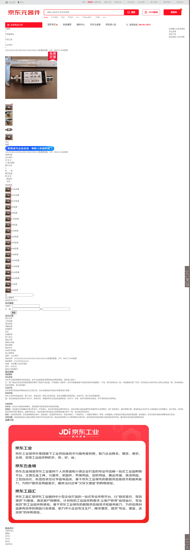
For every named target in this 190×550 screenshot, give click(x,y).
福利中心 (81, 24)
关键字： (8, 306)
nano (46, 17)
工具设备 (8, 321)
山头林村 (8, 45)
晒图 (7, 533)
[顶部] (187, 544)
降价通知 (11, 163)
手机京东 (179, 2)
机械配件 (8, 329)
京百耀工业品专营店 (177, 29)
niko (77, 17)
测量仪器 (8, 326)
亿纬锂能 (54, 17)
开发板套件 (9, 34)
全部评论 (9, 531)
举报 (7, 145)
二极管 (97, 17)
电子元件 (8, 318)
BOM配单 (153, 12)
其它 (7, 332)
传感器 (70, 17)
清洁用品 (8, 324)
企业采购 (141, 2)
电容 (63, 17)
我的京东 (118, 2)
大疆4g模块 (86, 17)
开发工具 (8, 40)
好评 (7, 536)
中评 (7, 539)
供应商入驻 (111, 24)
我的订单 (107, 2)
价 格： (8, 309)
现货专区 (52, 24)
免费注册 (97, 2)
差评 (7, 541)
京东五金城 (95, 24)
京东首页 (12, 2)
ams (104, 17)
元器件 (8, 29)
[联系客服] (187, 271)
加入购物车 (9, 298)
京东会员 (130, 2)
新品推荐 (67, 24)
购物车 (174, 12)
